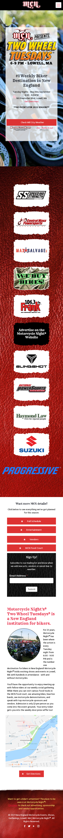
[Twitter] (29, 826)
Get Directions (32, 101)
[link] (31, 470)
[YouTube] (34, 826)
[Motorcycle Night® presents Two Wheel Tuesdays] (31, 5)
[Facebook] (25, 826)
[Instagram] (38, 826)
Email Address (18, 575)
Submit (31, 589)
